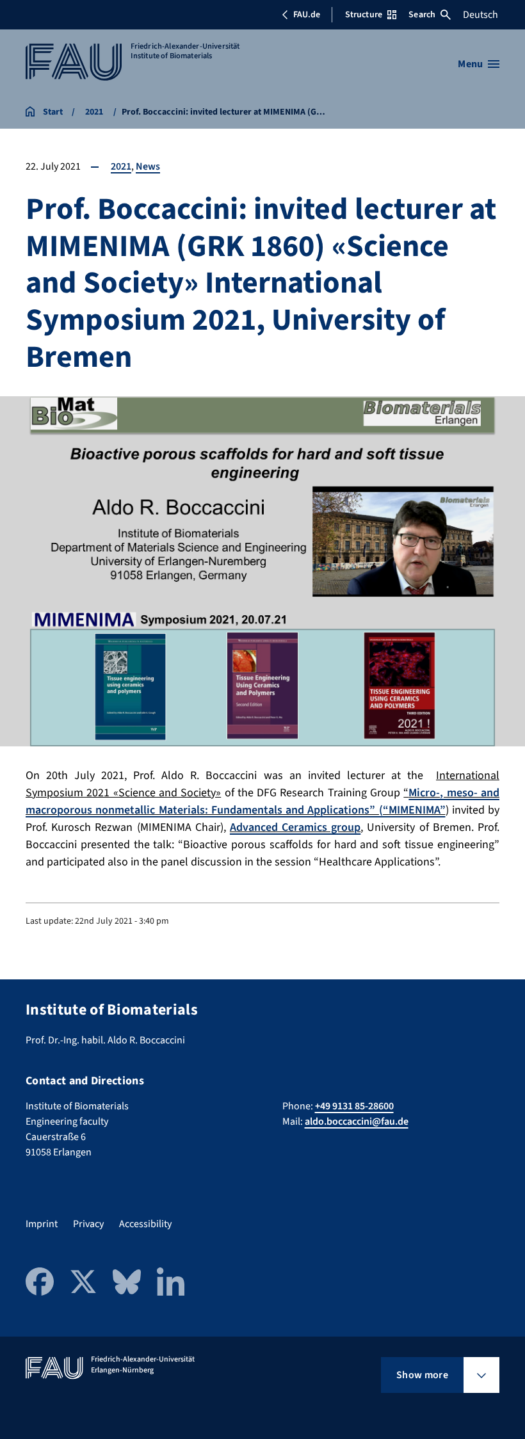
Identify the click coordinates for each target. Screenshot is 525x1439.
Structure (363, 14)
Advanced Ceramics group (295, 827)
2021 (121, 166)
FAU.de (306, 14)
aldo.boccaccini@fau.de (356, 1121)
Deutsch (480, 15)
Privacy (88, 1224)
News (148, 166)
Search (421, 14)
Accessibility (145, 1224)
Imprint (42, 1224)
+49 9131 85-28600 (354, 1106)
